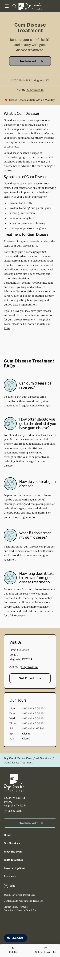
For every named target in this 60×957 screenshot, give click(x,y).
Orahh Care (32, 910)
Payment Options (14, 868)
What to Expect (13, 859)
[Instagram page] (12, 886)
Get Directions (30, 678)
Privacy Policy (11, 906)
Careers (20, 910)
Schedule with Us (30, 61)
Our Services (12, 843)
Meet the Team (13, 851)
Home (7, 835)
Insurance (10, 876)
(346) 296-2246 (35, 90)
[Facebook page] (6, 886)
